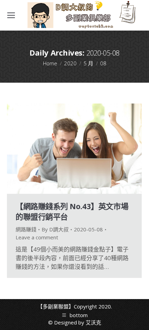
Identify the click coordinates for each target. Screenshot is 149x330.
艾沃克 (93, 322)
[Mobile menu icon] (11, 15)
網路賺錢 (26, 229)
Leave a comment (37, 237)
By (55, 229)
